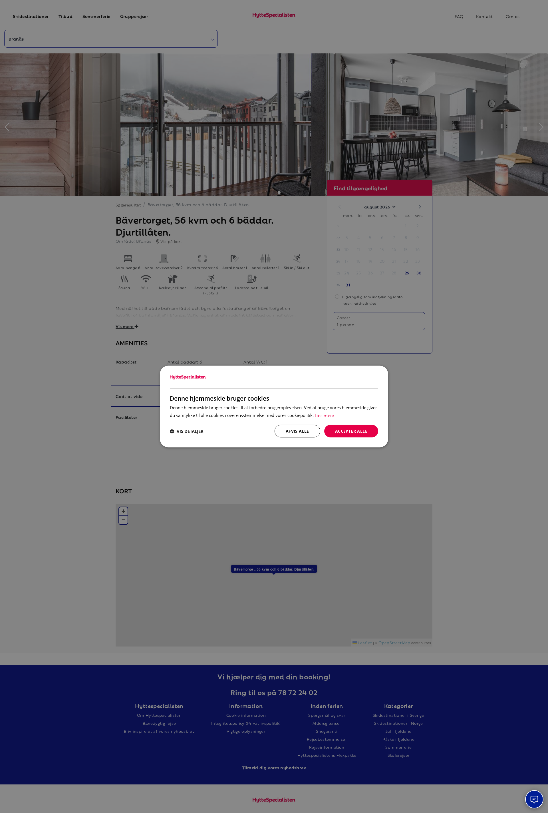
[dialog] (274, 406)
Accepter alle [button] (351, 430)
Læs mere (324, 414)
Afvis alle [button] (297, 430)
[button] (187, 431)
